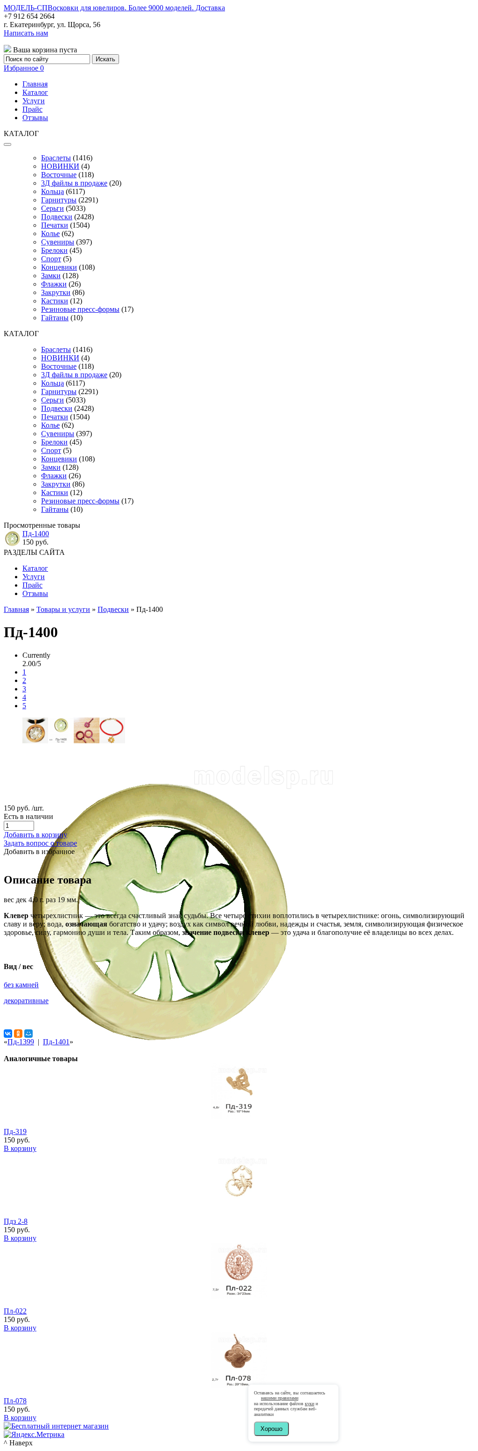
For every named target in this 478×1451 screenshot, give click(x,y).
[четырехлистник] (61, 741)
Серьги (52, 208)
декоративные (26, 1001)
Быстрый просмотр (239, 1129)
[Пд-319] (239, 1117)
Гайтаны (55, 318)
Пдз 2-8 (16, 1221)
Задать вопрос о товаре (40, 843)
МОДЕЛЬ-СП (114, 8)
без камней (21, 985)
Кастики (54, 301)
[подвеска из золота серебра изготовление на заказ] (169, 1082)
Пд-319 (15, 1131)
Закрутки (55, 292)
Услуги (33, 101)
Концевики (59, 267)
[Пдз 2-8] (239, 1206)
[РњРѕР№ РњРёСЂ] (28, 1033)
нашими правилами (279, 1398)
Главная (35, 84)
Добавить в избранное (39, 851)
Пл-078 (15, 1401)
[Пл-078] (239, 1386)
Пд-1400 (35, 534)
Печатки (54, 225)
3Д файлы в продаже (74, 183)
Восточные (59, 175)
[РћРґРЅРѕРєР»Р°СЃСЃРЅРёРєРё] (18, 1033)
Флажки (54, 284)
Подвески (56, 217)
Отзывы (35, 118)
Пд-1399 (20, 1042)
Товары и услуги (63, 609)
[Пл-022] (239, 1296)
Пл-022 (15, 1311)
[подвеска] (86, 741)
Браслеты (56, 158)
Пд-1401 (56, 1042)
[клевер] (35, 741)
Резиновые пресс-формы (80, 309)
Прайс (32, 109)
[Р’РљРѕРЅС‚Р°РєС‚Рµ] (8, 1033)
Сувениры (57, 242)
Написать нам (26, 33)
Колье (50, 233)
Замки (51, 276)
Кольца (52, 191)
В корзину (20, 1148)
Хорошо (271, 1428)
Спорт (51, 259)
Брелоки (54, 250)
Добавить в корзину (35, 835)
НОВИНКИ (60, 166)
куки (309, 1403)
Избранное (24, 68)
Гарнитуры (59, 200)
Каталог (35, 92)
